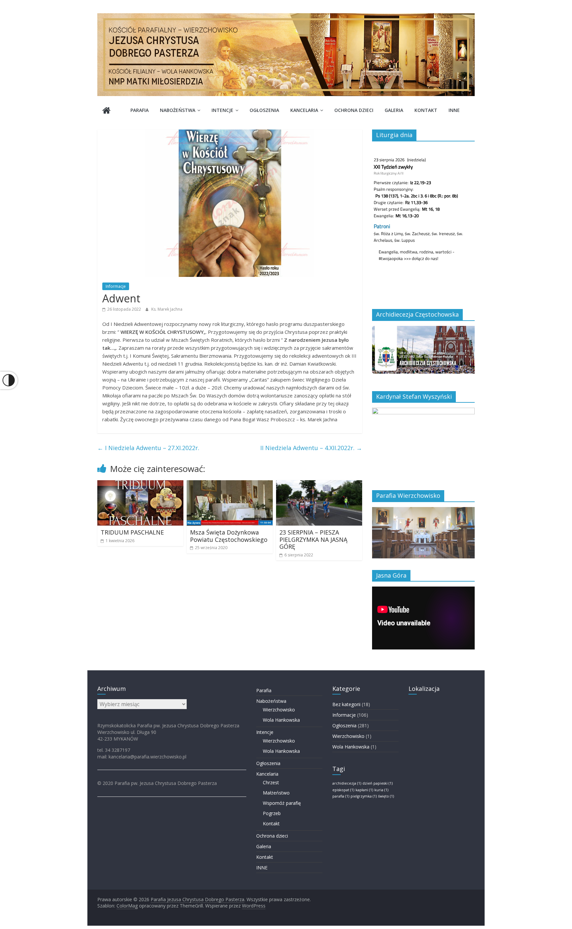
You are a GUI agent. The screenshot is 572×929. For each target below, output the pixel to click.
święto (386, 796)
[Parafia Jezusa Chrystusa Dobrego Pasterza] (106, 111)
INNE (454, 110)
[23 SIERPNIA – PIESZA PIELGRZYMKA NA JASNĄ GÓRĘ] (319, 484)
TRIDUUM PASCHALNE (132, 532)
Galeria (394, 110)
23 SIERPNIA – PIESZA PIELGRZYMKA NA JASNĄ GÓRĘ (313, 539)
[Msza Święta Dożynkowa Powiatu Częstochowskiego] (230, 484)
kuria (381, 790)
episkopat (343, 790)
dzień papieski (377, 783)
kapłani (364, 790)
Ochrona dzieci (353, 110)
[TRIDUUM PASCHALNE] (140, 484)
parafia (340, 796)
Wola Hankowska (281, 720)
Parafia (139, 110)
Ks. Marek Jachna (166, 309)
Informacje (116, 286)
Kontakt (425, 110)
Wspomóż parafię (282, 803)
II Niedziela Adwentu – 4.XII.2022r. (311, 448)
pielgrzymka (364, 796)
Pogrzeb (272, 813)
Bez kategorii (346, 704)
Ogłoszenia (264, 110)
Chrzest (271, 782)
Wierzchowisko (279, 709)
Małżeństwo (276, 793)
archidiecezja (346, 783)
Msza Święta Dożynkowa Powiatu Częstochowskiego (228, 535)
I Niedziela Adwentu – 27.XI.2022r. (148, 448)
